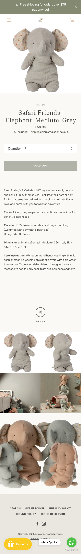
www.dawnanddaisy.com (49, 534)
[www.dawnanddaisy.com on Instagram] (44, 523)
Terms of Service (53, 514)
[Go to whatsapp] (71, 542)
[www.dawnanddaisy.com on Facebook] (37, 523)
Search (15, 508)
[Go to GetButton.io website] (71, 550)
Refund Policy (26, 514)
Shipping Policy (60, 508)
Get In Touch (34, 508)
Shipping (34, 132)
